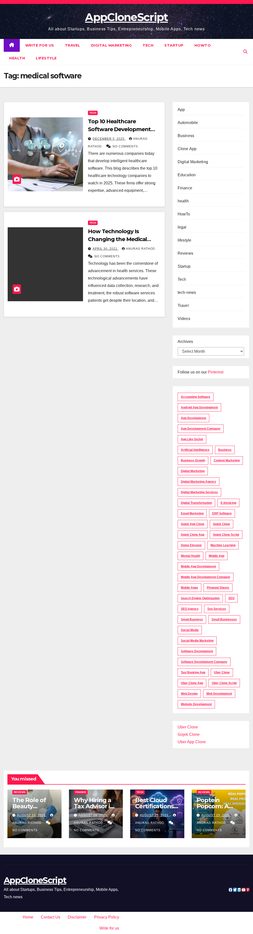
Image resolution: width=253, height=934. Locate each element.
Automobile (188, 123)
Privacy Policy (106, 917)
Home (28, 917)
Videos (184, 319)
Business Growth (193, 460)
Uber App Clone (192, 742)
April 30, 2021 (105, 248)
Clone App (187, 149)
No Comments (125, 146)
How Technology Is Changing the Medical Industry (117, 239)
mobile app (216, 556)
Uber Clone (188, 727)
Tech (148, 45)
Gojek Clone (221, 524)
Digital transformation (196, 503)
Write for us (39, 45)
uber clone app (192, 683)
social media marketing (197, 640)
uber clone (222, 672)
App (181, 109)
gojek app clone (192, 524)
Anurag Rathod (140, 248)
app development (193, 418)
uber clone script (224, 683)
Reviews (185, 253)
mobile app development (198, 566)
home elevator (191, 545)
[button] (245, 52)
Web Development (219, 693)
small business (192, 619)
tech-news (187, 292)
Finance (185, 188)
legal (182, 227)
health (17, 58)
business (225, 450)
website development (196, 704)
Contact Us (50, 917)
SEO (231, 598)
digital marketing (193, 471)
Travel (72, 45)
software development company (204, 662)
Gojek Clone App (192, 534)
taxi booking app (193, 672)
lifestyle (46, 58)
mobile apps (189, 587)
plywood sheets (218, 587)
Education (187, 175)
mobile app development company (205, 577)
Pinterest (215, 372)
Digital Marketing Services (199, 492)
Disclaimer (77, 917)
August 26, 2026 (32, 815)
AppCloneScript (126, 17)
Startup (174, 45)
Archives (185, 341)
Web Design (189, 693)
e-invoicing (228, 503)
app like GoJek (192, 439)
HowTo (202, 45)
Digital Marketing (111, 45)
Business (186, 136)
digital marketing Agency (198, 481)
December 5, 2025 (109, 139)
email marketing (192, 513)
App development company (200, 428)
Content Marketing (227, 460)
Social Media (190, 630)
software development (197, 651)
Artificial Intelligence (195, 450)
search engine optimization (200, 598)
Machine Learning (223, 545)
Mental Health (190, 556)
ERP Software (222, 513)
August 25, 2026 (154, 815)
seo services (216, 609)
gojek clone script (226, 534)
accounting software (195, 397)
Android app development (199, 407)
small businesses (224, 619)
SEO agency (190, 609)
